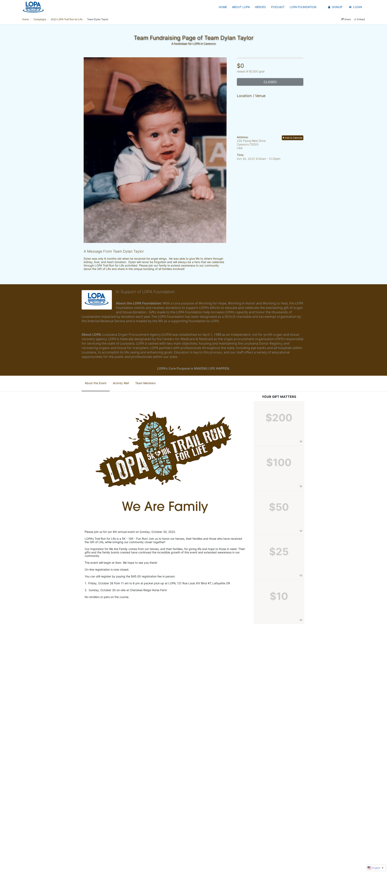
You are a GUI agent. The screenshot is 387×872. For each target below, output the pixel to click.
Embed (361, 19)
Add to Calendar (293, 137)
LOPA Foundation (303, 7)
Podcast (278, 7)
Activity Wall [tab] (121, 383)
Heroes (260, 7)
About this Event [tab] (95, 383)
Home (223, 7)
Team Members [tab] (145, 383)
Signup (337, 7)
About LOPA (241, 7)
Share (347, 19)
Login (357, 7)
